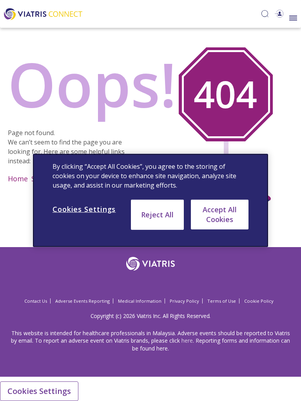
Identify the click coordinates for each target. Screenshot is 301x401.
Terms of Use (221, 300)
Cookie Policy (259, 300)
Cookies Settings (39, 391)
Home (18, 178)
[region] (150, 200)
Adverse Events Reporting (82, 300)
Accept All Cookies (220, 214)
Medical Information (139, 300)
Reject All (157, 214)
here (187, 340)
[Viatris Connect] (43, 13)
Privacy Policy (184, 300)
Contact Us (35, 300)
